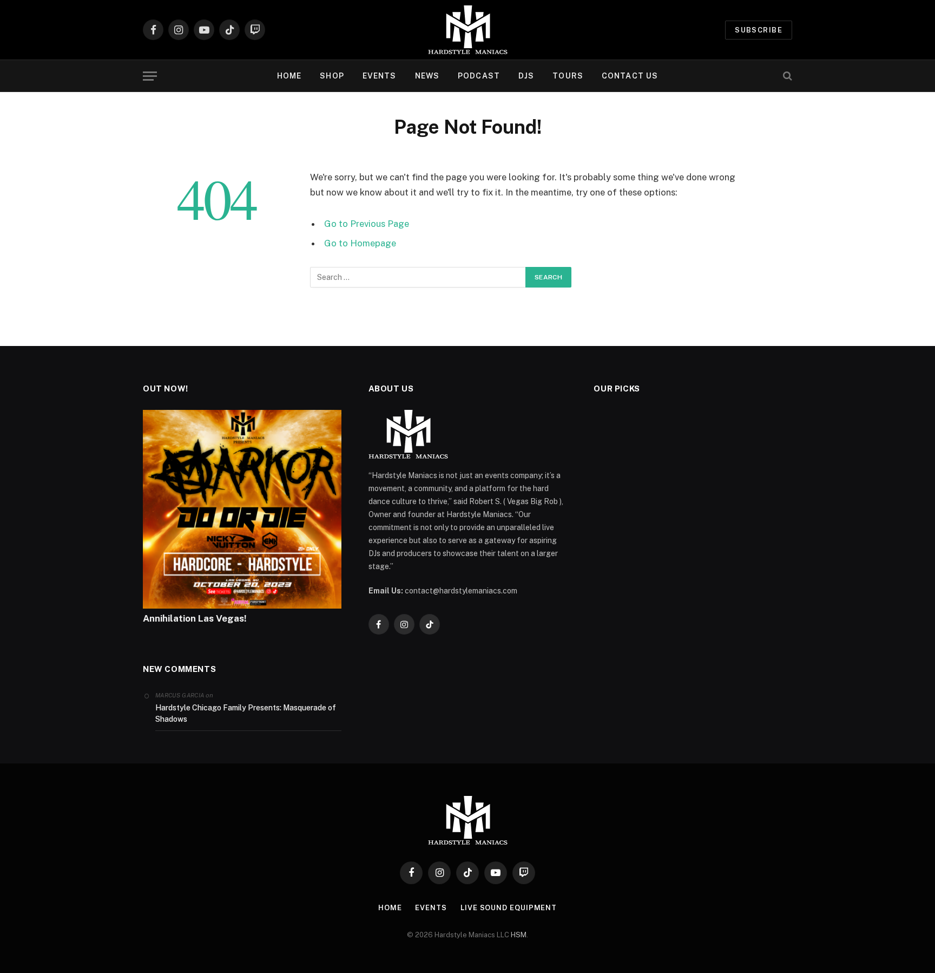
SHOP (332, 75)
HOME (289, 75)
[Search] (786, 76)
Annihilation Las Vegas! (195, 618)
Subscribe (758, 30)
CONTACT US (630, 75)
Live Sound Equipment (508, 908)
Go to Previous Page (366, 223)
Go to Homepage (360, 243)
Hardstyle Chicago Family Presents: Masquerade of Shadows (245, 713)
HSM (518, 935)
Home (390, 908)
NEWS (427, 75)
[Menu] (150, 76)
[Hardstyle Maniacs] (468, 30)
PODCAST (479, 75)
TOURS (567, 75)
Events (430, 908)
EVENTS (380, 75)
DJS (526, 75)
